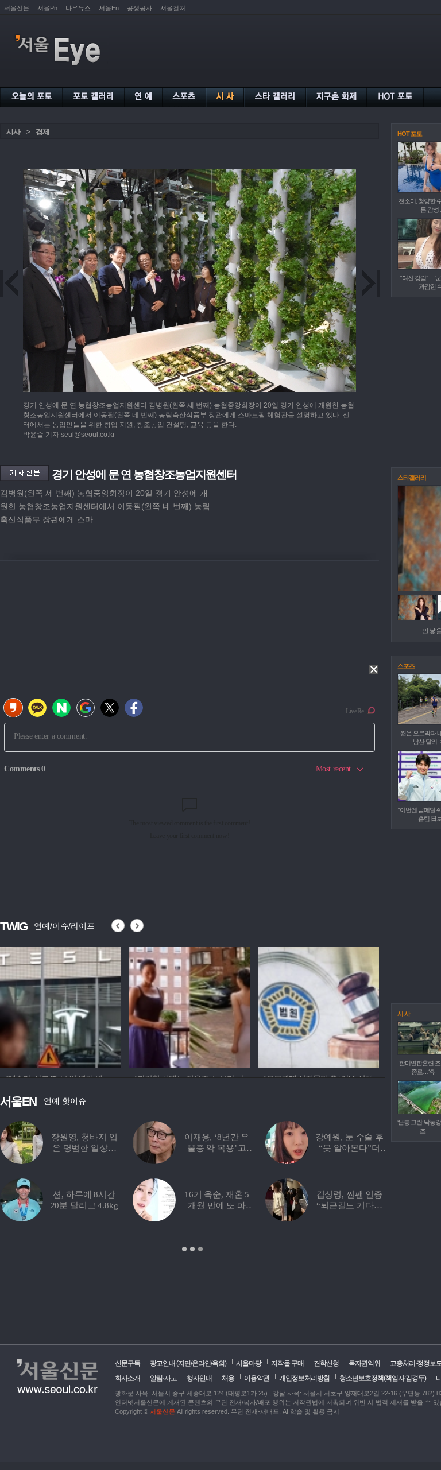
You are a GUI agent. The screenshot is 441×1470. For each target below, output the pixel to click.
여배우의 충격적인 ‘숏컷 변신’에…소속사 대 (84, 1205)
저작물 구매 (287, 1363)
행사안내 (199, 1378)
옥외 (218, 1363)
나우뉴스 (78, 8)
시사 (13, 131)
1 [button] (184, 1249)
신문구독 (127, 1363)
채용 (228, 1378)
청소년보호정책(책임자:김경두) (382, 1378)
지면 (184, 1363)
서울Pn (47, 8)
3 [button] (200, 1249)
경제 (42, 131)
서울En (109, 8)
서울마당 (248, 1363)
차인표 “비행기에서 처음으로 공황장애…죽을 (349, 1205)
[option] (60, 1005)
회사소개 (127, 1378)
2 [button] (192, 1249)
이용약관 (256, 1378)
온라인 (201, 1363)
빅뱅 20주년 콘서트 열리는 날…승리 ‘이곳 (216, 1147)
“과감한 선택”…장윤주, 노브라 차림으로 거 (84, 1147)
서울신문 (16, 8)
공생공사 (139, 8)
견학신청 (326, 1363)
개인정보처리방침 (304, 1378)
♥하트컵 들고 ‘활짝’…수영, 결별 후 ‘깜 (349, 1147)
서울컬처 (172, 8)
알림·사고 (163, 1378)
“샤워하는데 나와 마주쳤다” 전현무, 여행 (217, 1205)
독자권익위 (364, 1363)
